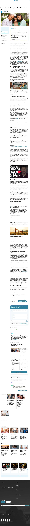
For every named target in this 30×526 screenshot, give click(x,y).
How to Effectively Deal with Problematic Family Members (4, 438)
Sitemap (2, 521)
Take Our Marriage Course (22, 301)
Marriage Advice (17, 485)
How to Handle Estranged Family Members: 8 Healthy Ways (23, 438)
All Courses (17, 498)
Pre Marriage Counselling (4, 450)
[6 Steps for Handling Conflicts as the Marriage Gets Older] (14, 430)
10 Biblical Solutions (4, 40)
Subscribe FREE (4, 32)
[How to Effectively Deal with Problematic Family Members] (5, 430)
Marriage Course (18, 494)
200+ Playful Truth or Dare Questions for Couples (7, 487)
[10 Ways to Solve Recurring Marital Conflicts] (5, 413)
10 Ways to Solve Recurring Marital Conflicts (4, 420)
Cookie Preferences (10, 516)
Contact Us (2, 514)
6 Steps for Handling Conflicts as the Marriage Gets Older (14, 437)
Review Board (11, 510)
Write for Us (8, 501)
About (2, 510)
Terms (27, 324)
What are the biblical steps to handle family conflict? (20, 317)
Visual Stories (17, 490)
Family (2, 434)
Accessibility (9, 514)
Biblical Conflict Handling (4, 38)
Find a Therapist (25, 323)
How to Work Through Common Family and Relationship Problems (20, 404)
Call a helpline (21, 323)
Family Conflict (3, 36)
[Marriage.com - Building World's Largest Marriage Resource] (16, 1)
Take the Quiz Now (19, 372)
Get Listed (2, 501)
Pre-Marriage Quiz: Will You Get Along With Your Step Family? (4, 454)
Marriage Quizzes (18, 486)
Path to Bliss (3, 43)
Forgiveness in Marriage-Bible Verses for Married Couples (18, 146)
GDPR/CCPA (2, 516)
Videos (16, 489)
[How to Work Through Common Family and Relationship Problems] (21, 396)
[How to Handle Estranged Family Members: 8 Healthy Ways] (24, 430)
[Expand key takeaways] (27, 28)
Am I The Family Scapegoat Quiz (23, 454)
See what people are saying (22, 390)
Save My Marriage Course (19, 495)
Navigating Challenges (20, 400)
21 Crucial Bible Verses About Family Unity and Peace (10, 403)
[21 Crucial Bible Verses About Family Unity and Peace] (11, 396)
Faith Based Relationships (10, 400)
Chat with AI (18, 39)
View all (27, 460)
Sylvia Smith (5, 11)
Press (24, 510)
